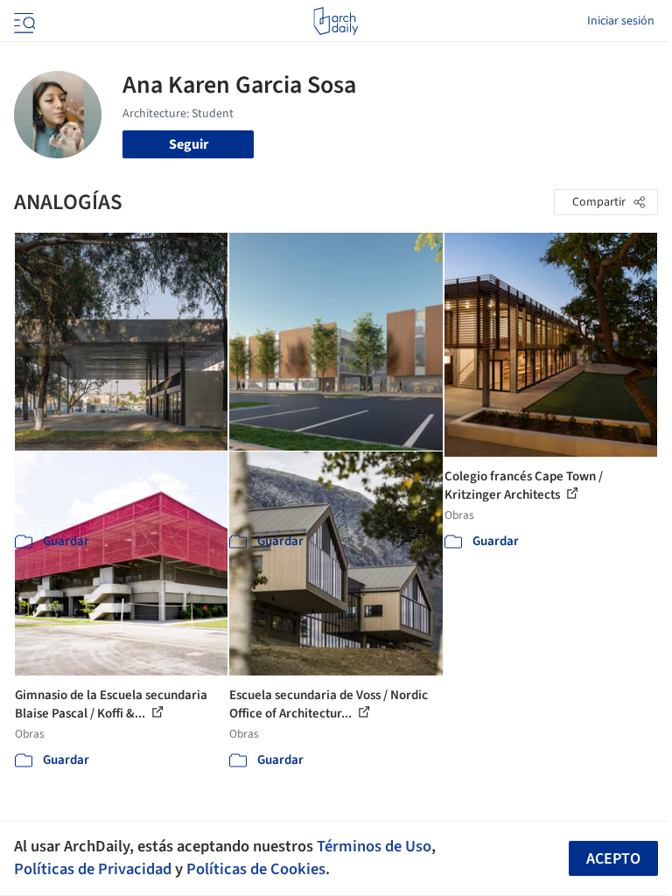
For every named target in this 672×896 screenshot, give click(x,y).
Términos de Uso (374, 846)
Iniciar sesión (620, 21)
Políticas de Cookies (256, 869)
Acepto (613, 859)
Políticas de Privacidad (93, 869)
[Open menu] (22, 21)
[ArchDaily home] (335, 21)
